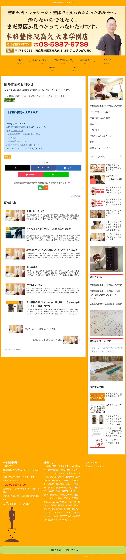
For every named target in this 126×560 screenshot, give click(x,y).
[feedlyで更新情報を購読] (40, 187)
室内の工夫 (95, 124)
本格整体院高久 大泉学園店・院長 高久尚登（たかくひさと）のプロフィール (106, 294)
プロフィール (85, 556)
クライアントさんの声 (100, 112)
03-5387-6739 (17, 131)
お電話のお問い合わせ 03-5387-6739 (22, 145)
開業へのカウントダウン (101, 148)
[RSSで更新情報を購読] (45, 187)
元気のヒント (96, 130)
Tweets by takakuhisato (96, 466)
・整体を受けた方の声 (16, 141)
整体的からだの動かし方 (101, 136)
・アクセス (11, 138)
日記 (8, 157)
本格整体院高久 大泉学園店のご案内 (106, 106)
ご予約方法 (9, 503)
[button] (121, 156)
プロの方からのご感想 (100, 118)
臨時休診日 (32, 496)
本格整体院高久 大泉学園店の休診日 (106, 304)
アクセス (25, 503)
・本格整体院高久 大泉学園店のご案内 (23, 134)
